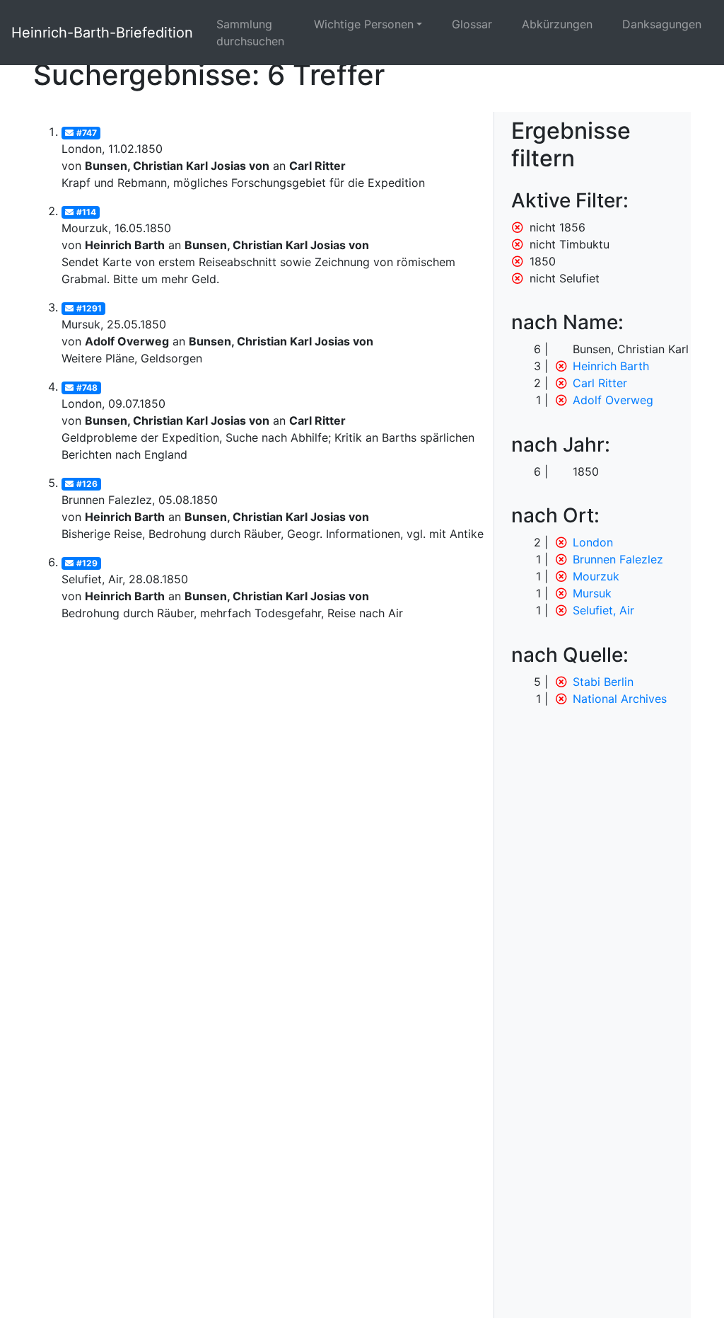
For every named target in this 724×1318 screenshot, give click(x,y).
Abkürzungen (557, 24)
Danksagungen (661, 24)
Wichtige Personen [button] (364, 24)
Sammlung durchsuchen (250, 32)
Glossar (472, 24)
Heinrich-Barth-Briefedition (102, 32)
